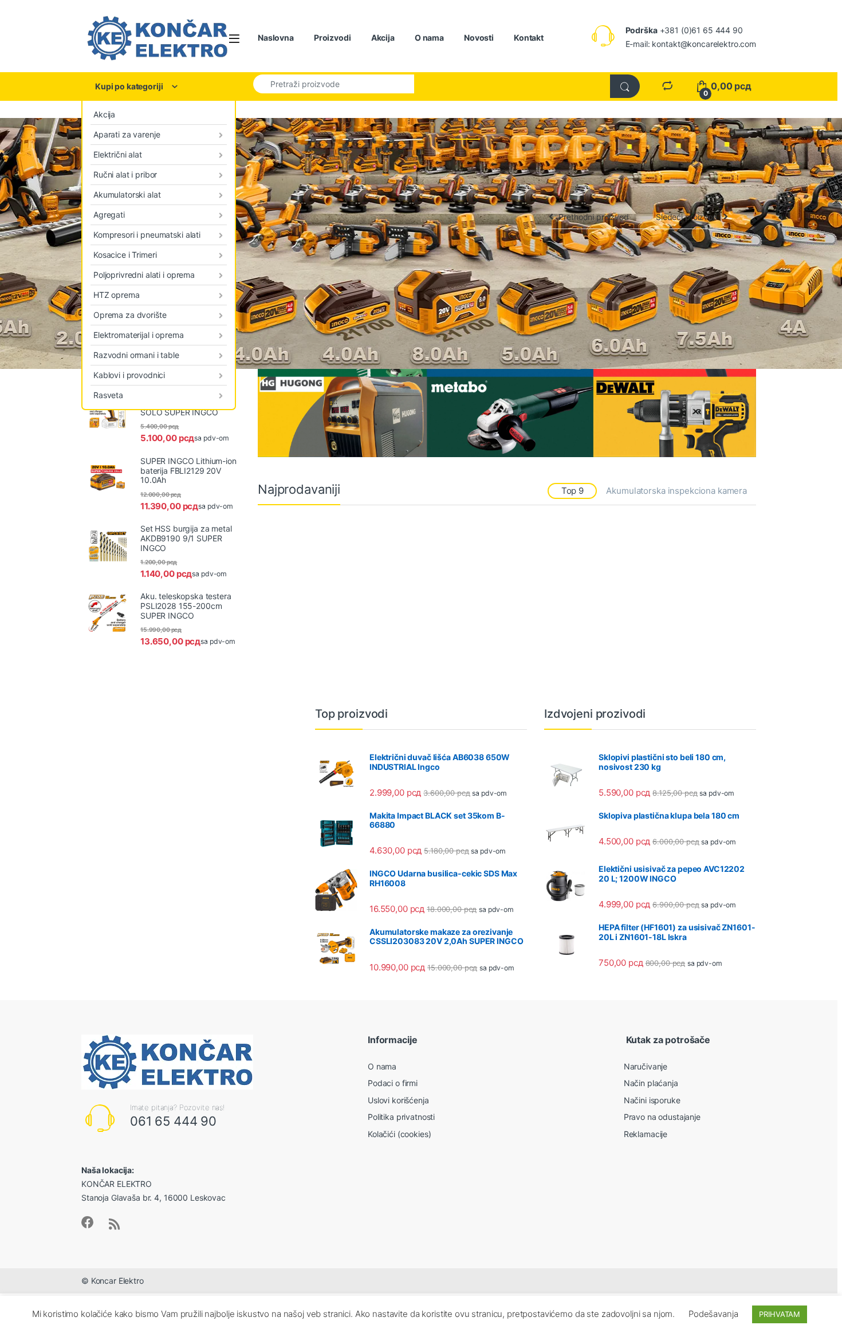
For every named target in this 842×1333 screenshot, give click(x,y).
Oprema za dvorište (129, 315)
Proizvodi (332, 37)
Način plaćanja (651, 1083)
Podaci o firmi (393, 1083)
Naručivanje (645, 1066)
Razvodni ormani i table (136, 355)
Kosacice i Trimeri (124, 254)
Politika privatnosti (401, 1117)
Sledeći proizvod (687, 217)
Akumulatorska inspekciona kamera (676, 490)
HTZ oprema (116, 295)
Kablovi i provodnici (129, 375)
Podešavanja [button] (713, 1313)
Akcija (383, 37)
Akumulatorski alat (126, 194)
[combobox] (333, 83)
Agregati (109, 214)
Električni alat (117, 154)
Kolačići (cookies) (399, 1134)
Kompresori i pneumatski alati (146, 234)
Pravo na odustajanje (662, 1117)
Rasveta (108, 395)
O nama (429, 37)
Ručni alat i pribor (125, 174)
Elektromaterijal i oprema (138, 335)
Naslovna (276, 37)
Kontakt (529, 37)
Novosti (479, 37)
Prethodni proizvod (593, 217)
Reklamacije (645, 1134)
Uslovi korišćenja (398, 1100)
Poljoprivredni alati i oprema (144, 275)
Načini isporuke (652, 1100)
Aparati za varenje (126, 134)
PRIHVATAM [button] (779, 1314)
